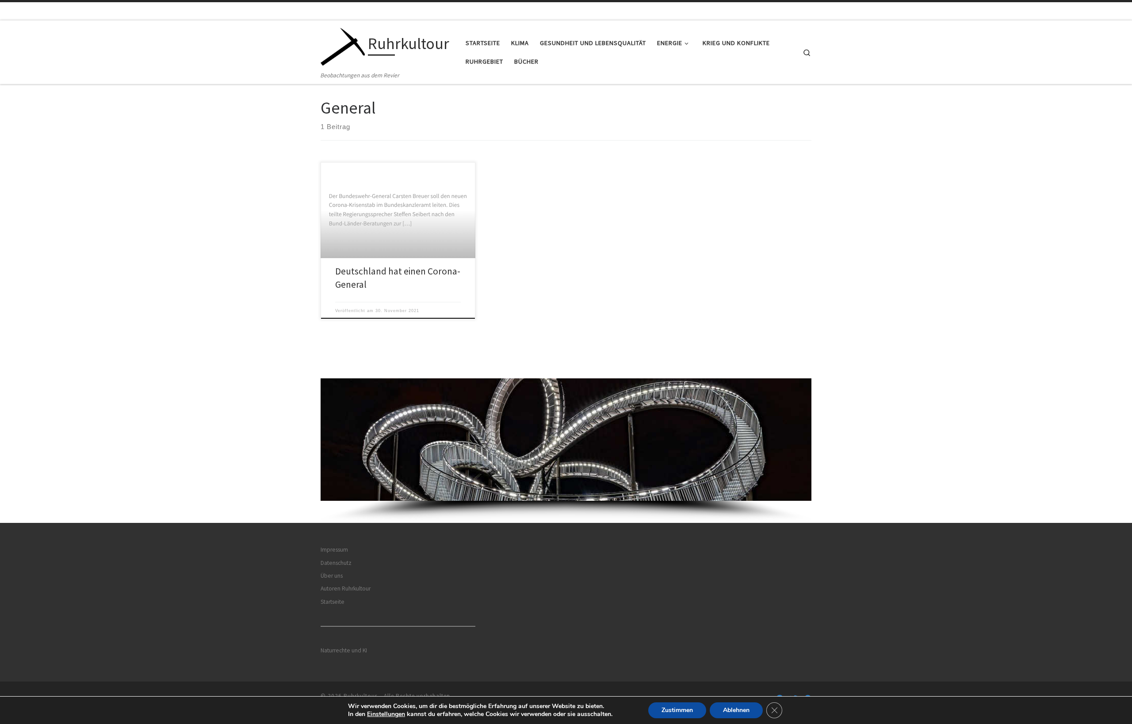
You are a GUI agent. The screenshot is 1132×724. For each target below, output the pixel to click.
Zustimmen (677, 710)
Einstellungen (386, 714)
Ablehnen (736, 710)
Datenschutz (336, 563)
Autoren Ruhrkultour (346, 588)
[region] (566, 450)
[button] (566, 439)
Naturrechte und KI (344, 650)
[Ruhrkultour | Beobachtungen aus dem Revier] (343, 45)
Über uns (332, 575)
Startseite (332, 602)
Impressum (334, 549)
